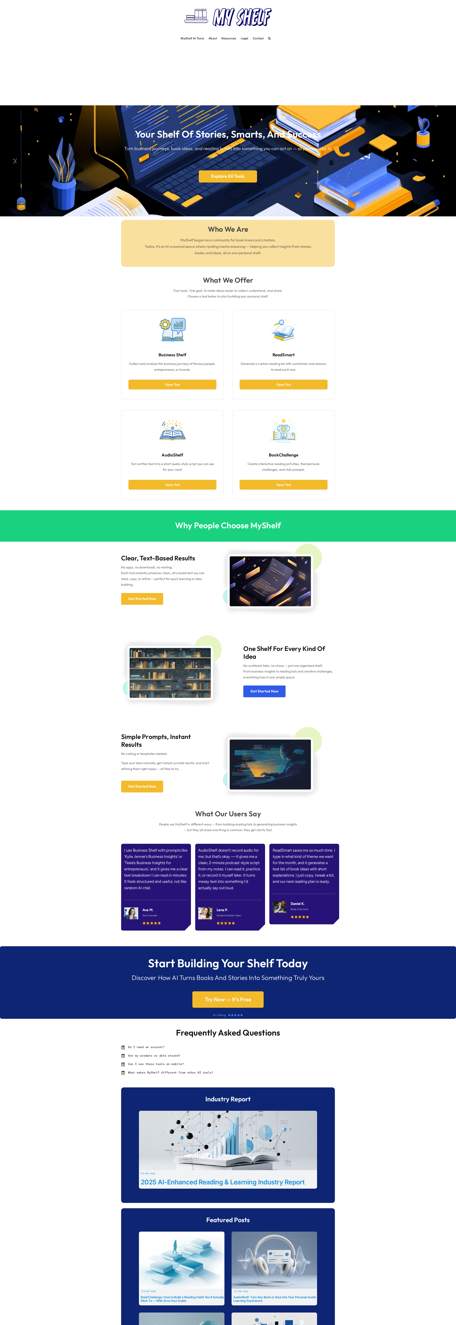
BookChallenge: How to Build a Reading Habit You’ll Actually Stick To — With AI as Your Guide (182, 1299)
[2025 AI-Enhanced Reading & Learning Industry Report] (228, 1113)
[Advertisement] (228, 68)
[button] (269, 38)
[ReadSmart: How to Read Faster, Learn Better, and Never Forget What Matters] (181, 1315)
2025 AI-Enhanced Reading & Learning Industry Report (223, 1182)
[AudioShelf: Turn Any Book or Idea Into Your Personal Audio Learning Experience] (274, 1234)
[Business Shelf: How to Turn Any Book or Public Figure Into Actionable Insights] (274, 1315)
